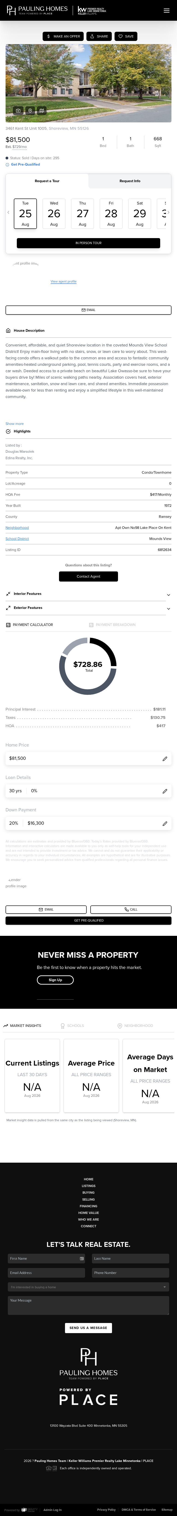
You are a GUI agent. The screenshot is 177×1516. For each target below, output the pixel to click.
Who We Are (88, 1220)
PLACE (148, 1461)
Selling (88, 1200)
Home (88, 1179)
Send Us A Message (88, 1328)
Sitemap (167, 1510)
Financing (88, 1206)
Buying (88, 1193)
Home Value (88, 1213)
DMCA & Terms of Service (139, 1510)
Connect (88, 1226)
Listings (88, 1186)
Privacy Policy (106, 1510)
